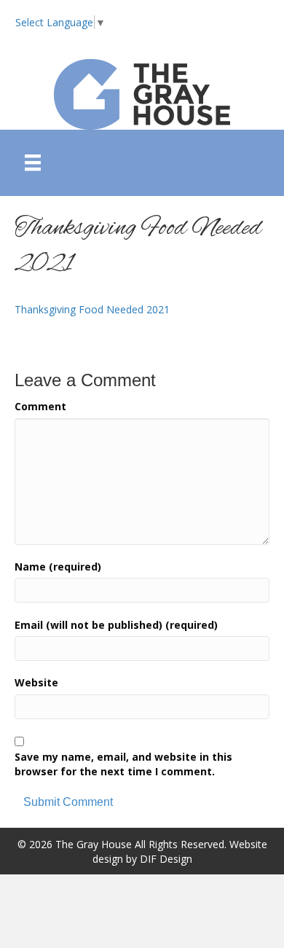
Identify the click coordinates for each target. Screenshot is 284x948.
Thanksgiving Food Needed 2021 (92, 309)
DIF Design (166, 859)
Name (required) (58, 566)
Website (36, 682)
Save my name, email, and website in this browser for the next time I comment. (123, 764)
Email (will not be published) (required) (116, 625)
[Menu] (33, 162)
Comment (40, 406)
